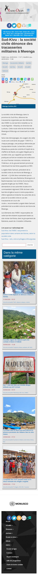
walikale (25, 347)
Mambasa (16, 392)
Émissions (9, 529)
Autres (8, 545)
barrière (28, 63)
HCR (20, 487)
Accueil (8, 521)
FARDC (26, 392)
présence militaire (19, 440)
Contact (9, 568)
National (5, 71)
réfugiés (16, 487)
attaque (23, 302)
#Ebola (8, 541)
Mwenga (5, 63)
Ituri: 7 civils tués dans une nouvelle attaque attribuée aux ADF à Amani (16, 386)
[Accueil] (17, 9)
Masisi (20, 347)
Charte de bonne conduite (15, 565)
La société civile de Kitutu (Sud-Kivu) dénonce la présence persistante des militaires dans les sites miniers (18, 432)
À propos (9, 553)
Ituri (23, 392)
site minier (27, 440)
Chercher (30, 245)
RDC (4, 441)
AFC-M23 (30, 347)
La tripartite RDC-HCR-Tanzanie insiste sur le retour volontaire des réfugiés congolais (17, 480)
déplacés (16, 347)
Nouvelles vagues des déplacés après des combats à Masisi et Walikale (16, 341)
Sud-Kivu (12, 67)
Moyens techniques (13, 557)
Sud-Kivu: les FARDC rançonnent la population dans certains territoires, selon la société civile (18, 233)
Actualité (27, 67)
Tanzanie (26, 487)
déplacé (19, 302)
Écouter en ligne (12, 549)
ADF (15, 302)
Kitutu (32, 440)
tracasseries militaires (17, 63)
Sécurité (5, 67)
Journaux (9, 533)
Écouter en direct (11, 537)
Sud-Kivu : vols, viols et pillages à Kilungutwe (18, 239)
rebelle (28, 302)
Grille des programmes (14, 561)
